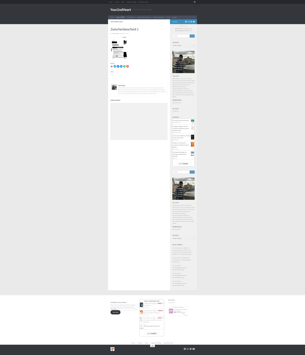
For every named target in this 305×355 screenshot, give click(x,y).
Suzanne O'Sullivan (177, 132)
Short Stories (130, 17)
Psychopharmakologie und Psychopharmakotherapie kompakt (179, 154)
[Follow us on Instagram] (189, 22)
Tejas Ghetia (115, 33)
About (110, 2)
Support (174, 17)
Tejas (175, 309)
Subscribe (115, 312)
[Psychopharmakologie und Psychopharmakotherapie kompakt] (192, 155)
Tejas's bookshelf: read (151, 301)
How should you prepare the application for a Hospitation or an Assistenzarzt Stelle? (182, 252)
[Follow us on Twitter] (191, 22)
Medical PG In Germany (144, 17)
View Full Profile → (177, 102)
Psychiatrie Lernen (143, 2)
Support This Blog (131, 2)
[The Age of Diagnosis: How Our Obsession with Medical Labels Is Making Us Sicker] (192, 129)
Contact (117, 2)
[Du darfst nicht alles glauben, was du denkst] (141, 307)
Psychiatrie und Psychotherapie (181, 120)
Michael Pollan (176, 139)
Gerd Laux (175, 158)
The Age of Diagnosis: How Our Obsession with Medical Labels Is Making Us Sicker (181, 128)
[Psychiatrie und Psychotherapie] (192, 123)
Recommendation (158, 17)
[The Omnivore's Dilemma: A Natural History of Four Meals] (192, 139)
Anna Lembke (146, 314)
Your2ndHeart (120, 9)
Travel (168, 17)
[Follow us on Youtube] (194, 22)
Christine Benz (143, 324)
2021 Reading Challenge (178, 307)
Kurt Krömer (146, 307)
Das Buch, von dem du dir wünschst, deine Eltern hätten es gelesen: (181, 145)
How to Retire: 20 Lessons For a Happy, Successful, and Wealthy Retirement (152, 320)
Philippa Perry (176, 149)
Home (112, 17)
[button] (119, 48)
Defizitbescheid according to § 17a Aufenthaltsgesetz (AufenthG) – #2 (181, 260)
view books (185, 315)
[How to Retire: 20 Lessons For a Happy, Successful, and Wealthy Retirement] (141, 321)
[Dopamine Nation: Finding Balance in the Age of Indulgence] (141, 314)
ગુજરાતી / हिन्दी (120, 17)
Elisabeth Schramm (177, 122)
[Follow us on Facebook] (186, 22)
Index (122, 2)
